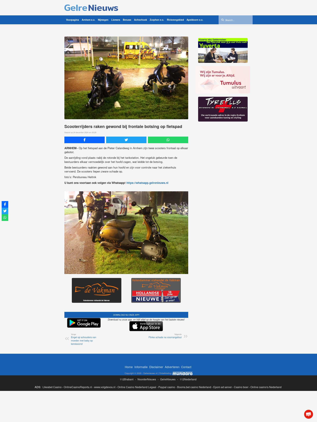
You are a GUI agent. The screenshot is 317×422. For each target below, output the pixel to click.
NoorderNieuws (147, 379)
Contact (186, 367)
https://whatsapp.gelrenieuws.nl (147, 183)
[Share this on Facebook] (84, 140)
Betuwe (127, 19)
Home (129, 367)
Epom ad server (222, 387)
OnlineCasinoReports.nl (78, 387)
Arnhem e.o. (88, 19)
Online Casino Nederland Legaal (137, 387)
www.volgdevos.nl (104, 387)
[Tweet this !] (126, 140)
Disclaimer (156, 367)
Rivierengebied (175, 19)
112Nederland (188, 379)
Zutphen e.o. (157, 19)
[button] (308, 414)
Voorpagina (72, 19)
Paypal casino (166, 387)
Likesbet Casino (52, 387)
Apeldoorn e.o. (195, 19)
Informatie (141, 367)
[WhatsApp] (168, 140)
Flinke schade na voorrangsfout (165, 336)
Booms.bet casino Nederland (194, 387)
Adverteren (172, 367)
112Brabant (126, 379)
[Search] (222, 19)
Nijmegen (103, 19)
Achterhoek (140, 19)
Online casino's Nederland (266, 387)
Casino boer (241, 387)
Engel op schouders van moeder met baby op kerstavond (83, 339)
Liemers (115, 19)
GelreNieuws (168, 379)
